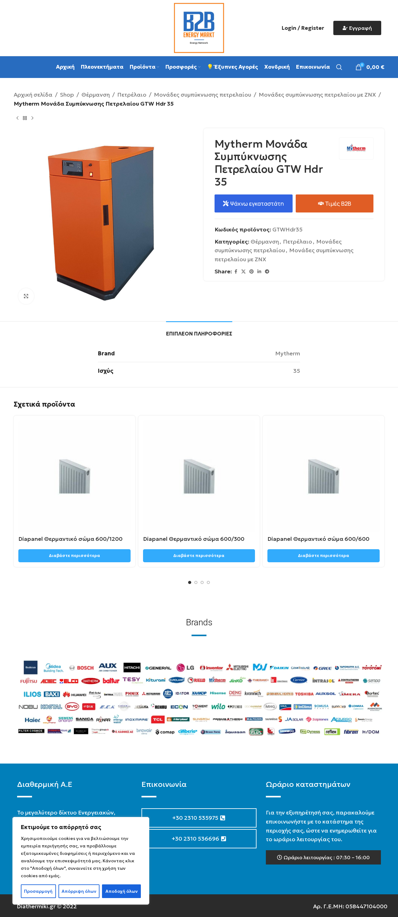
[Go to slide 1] (189, 582)
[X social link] (243, 271)
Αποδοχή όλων (121, 891)
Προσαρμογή (38, 891)
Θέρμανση (95, 94)
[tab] (199, 330)
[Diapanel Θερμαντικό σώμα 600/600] (323, 476)
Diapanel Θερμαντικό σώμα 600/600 (318, 538)
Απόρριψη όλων (79, 891)
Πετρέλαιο (131, 94)
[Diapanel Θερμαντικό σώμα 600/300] (199, 476)
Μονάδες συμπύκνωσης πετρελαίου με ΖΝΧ (317, 94)
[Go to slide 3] (202, 582)
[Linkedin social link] (259, 271)
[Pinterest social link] (252, 271)
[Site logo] (199, 27)
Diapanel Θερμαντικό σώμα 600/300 (193, 538)
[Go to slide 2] (195, 582)
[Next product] (32, 118)
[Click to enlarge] (26, 296)
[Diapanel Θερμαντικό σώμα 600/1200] (74, 476)
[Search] (339, 67)
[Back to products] (25, 118)
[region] (80, 861)
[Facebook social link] (235, 271)
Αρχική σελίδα (33, 94)
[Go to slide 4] (208, 582)
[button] (323, 857)
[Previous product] (17, 118)
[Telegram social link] (267, 271)
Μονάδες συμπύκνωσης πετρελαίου (202, 94)
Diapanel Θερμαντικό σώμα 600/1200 (70, 538)
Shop (67, 94)
